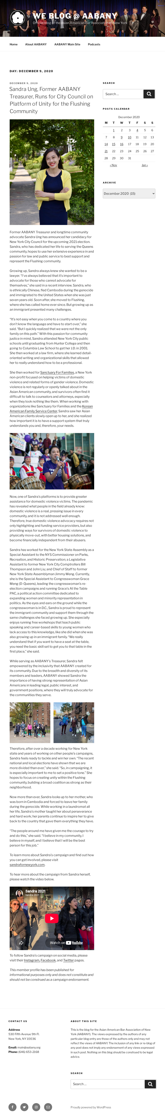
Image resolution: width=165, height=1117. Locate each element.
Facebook (48, 960)
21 (106, 151)
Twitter (68, 960)
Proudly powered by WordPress (91, 1107)
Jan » (145, 165)
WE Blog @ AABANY (75, 15)
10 (129, 137)
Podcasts (94, 44)
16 (121, 144)
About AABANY (36, 44)
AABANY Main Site (67, 44)
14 (106, 144)
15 (113, 144)
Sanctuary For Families (57, 372)
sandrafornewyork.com (27, 865)
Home (14, 44)
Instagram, (32, 960)
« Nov (113, 165)
